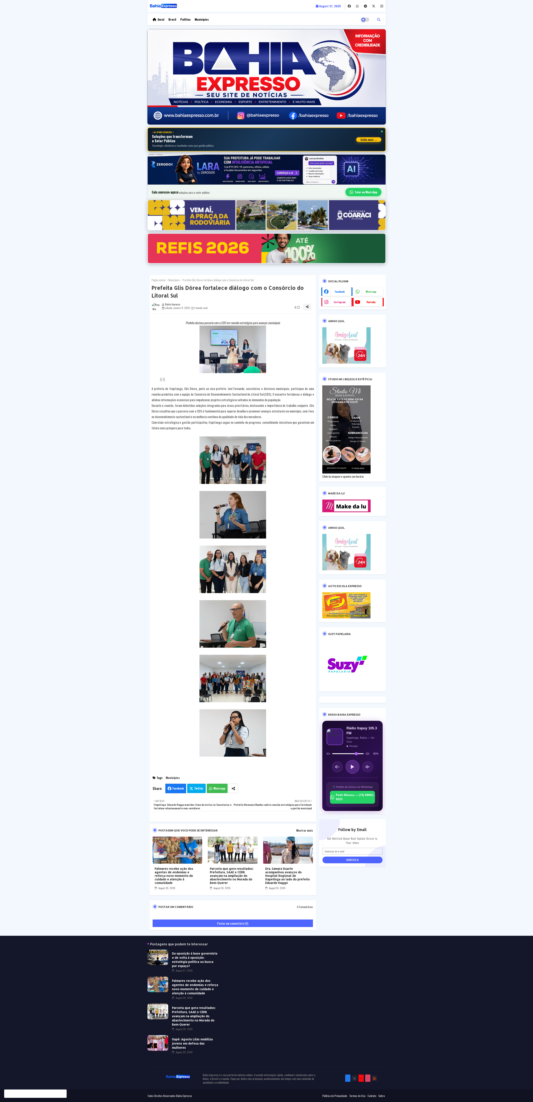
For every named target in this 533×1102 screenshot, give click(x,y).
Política (185, 19)
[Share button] (233, 788)
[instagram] (381, 6)
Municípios (202, 19)
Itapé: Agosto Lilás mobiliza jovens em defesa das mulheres (192, 1043)
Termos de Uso (357, 1096)
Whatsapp (219, 788)
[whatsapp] (357, 6)
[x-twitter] (373, 6)
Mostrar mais (304, 830)
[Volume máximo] (367, 754)
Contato (371, 1096)
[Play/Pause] (352, 767)
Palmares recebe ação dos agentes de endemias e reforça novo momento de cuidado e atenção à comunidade (174, 876)
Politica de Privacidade (334, 1096)
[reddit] (374, 1078)
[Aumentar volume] (367, 766)
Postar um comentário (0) (232, 923)
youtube (370, 302)
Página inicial (159, 280)
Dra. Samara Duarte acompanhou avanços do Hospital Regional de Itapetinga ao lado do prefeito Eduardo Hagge (287, 876)
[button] (379, 19)
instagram (340, 302)
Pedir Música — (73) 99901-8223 (355, 797)
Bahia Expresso (184, 1096)
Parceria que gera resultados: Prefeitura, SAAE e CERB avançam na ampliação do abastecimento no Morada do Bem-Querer (232, 876)
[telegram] (365, 6)
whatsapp (371, 291)
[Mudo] (328, 754)
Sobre (381, 1096)
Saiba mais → (368, 139)
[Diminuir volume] (337, 766)
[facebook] (349, 6)
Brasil (172, 19)
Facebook (178, 788)
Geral (161, 19)
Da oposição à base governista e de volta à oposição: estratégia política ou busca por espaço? (194, 960)
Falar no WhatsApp (366, 192)
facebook (340, 291)
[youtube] (361, 1078)
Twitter (198, 788)
